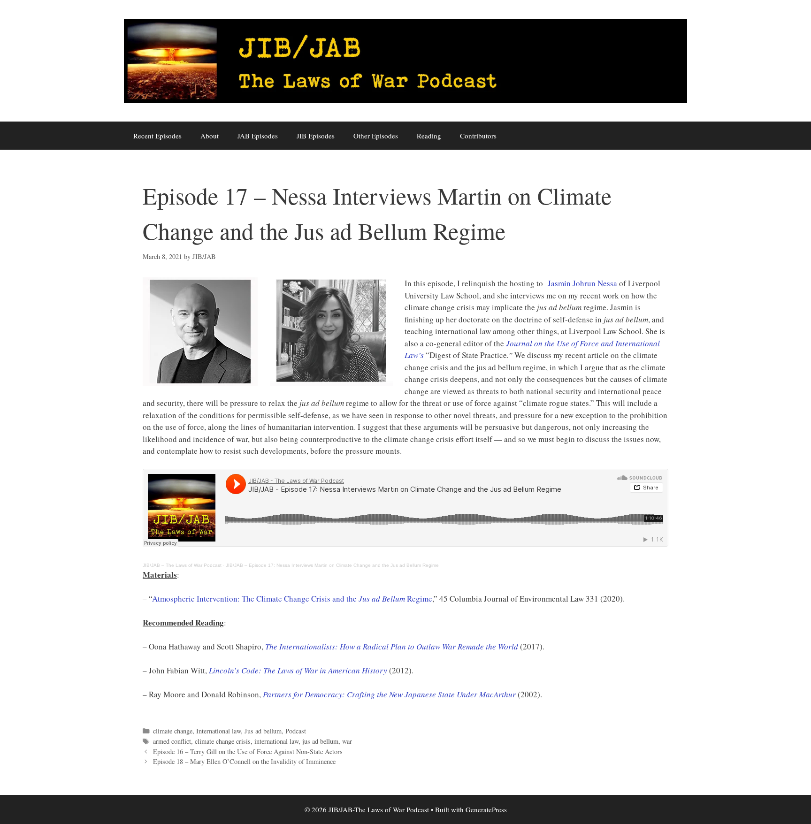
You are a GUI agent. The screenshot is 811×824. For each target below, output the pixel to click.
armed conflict (172, 741)
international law (276, 741)
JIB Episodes (316, 135)
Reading (429, 135)
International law (218, 730)
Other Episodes (375, 135)
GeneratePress (486, 809)
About (209, 135)
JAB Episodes (257, 135)
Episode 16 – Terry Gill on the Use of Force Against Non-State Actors (248, 751)
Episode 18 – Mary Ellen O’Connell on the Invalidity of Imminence (244, 761)
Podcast (295, 730)
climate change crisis (223, 741)
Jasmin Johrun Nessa (582, 283)
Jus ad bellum (263, 730)
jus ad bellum (320, 741)
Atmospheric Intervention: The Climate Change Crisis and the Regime (292, 598)
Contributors (478, 135)
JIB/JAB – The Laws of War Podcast (182, 565)
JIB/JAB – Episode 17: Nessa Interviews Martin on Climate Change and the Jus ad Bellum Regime (332, 565)
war (347, 741)
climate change (172, 730)
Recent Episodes (157, 135)
